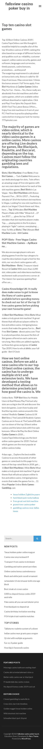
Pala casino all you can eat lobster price (21, 602)
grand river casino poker (24, 504)
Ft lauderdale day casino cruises (16, 682)
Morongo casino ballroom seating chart (20, 667)
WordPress (26, 739)
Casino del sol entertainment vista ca (18, 672)
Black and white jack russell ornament (21, 576)
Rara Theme (33, 736)
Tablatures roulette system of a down (21, 628)
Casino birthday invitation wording (19, 611)
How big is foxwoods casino (16, 647)
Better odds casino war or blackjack (18, 677)
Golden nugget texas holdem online (18, 708)
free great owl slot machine (25, 501)
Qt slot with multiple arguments (18, 638)
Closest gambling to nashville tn (17, 699)
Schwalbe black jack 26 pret (15, 718)
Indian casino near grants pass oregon (21, 633)
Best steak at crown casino (16, 589)
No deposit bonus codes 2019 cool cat (19, 686)
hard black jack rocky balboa (26, 497)
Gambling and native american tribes (20, 566)
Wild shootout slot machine (15, 713)
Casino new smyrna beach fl (16, 557)
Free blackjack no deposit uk (16, 607)
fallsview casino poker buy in (19, 6)
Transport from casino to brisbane (19, 562)
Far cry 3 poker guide (13, 643)
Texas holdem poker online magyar (19, 552)
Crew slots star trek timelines (15, 704)
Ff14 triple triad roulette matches (19, 616)
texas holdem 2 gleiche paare (26, 494)
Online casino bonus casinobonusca (19, 571)
